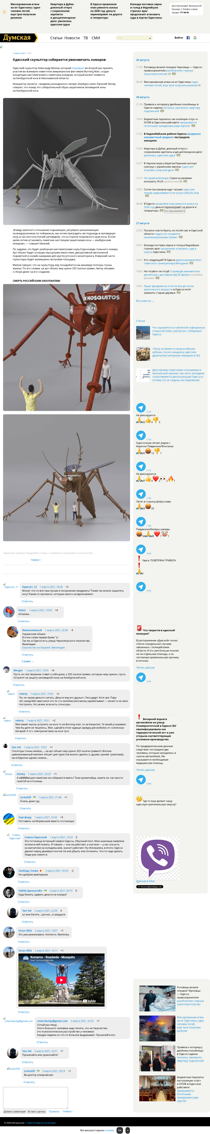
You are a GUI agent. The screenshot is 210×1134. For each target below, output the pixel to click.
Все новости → (145, 300)
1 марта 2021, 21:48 (49, 797)
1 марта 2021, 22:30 (56, 630)
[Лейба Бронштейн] (9, 897)
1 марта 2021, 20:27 (39, 774)
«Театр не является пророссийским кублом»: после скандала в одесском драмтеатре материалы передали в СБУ (176, 352)
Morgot (18, 670)
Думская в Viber (145, 881)
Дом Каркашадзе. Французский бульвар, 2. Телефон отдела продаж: (187, 9)
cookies (109, 1130)
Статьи (56, 38)
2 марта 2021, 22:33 (82, 1021)
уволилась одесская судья (159, 155)
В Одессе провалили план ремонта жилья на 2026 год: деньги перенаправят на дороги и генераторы (106, 10)
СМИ (96, 38)
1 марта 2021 (19, 53)
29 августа (142, 60)
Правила (54, 1111)
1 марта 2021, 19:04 (40, 610)
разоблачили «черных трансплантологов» (168, 72)
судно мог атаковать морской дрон (169, 168)
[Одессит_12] (10, 587)
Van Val (16, 747)
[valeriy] (11, 694)
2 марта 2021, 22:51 (45, 1051)
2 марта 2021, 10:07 (46, 930)
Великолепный (32, 630)
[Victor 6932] (9, 937)
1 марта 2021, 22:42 (45, 817)
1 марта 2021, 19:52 (35, 747)
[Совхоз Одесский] (14, 838)
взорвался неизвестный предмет (172, 135)
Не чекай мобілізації (156, 178)
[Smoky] (8, 774)
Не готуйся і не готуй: (157, 271)
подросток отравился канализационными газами (162, 235)
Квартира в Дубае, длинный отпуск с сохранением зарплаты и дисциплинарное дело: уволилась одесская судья (62, 14)
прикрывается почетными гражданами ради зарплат (170, 124)
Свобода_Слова (28, 870)
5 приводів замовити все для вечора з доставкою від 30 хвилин (172, 273)
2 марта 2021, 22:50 (45, 910)
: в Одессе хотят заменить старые (167, 291)
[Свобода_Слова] (9, 877)
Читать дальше (145, 667)
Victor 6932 (25, 930)
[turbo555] (9, 795)
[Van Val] (5, 747)
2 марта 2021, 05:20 (56, 870)
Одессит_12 (29, 587)
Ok (119, 1130)
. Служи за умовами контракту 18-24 (168, 179)
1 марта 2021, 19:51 (38, 720)
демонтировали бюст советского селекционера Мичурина (173, 261)
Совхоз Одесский (36, 837)
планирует (78, 68)
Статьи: (140, 320)
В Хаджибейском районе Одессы (165, 133)
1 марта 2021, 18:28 (51, 587)
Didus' (22, 610)
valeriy (23, 693)
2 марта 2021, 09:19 (61, 890)
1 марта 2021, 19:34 (37, 670)
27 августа (142, 223)
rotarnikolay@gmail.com (52, 1021)
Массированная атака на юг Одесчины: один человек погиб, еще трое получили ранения (25, 10)
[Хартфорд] (9, 824)
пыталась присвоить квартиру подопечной (172, 109)
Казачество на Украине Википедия (43, 647)
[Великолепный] (12, 636)
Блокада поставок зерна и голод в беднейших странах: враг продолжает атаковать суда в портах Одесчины (146, 10)
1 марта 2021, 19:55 (41, 693)
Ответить (27, 601)
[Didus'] (9, 616)
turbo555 (25, 797)
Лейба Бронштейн (30, 890)
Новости (72, 38)
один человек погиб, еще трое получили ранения (171, 83)
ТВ (85, 38)
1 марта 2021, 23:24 (61, 837)
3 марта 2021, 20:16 (53, 1071)
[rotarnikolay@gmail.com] (18, 1021)
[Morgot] (6, 672)
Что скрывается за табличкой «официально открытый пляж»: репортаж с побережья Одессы (178, 331)
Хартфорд (24, 817)
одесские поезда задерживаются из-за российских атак (171, 191)
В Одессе (149, 203)
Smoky (21, 774)
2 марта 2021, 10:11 (46, 950)
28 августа (142, 97)
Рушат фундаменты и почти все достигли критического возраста (169, 287)
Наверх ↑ (36, 559)
